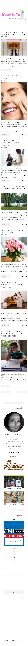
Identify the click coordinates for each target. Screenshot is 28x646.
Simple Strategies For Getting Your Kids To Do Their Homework (12, 333)
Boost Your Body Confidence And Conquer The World (12, 284)
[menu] (2, 5)
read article (5, 134)
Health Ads (18, 408)
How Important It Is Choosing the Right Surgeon (10, 143)
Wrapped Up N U (11, 640)
